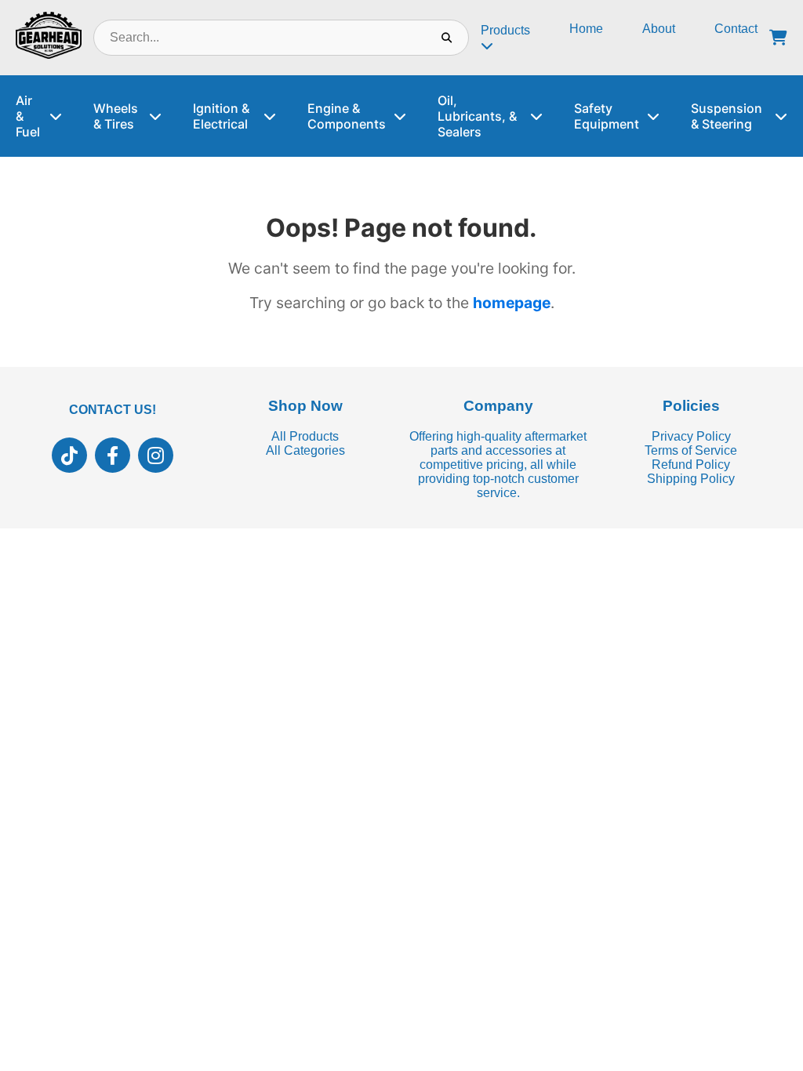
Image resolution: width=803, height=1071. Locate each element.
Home (586, 28)
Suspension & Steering (726, 116)
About (658, 28)
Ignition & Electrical (221, 116)
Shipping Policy (691, 478)
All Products (305, 436)
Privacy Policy (691, 436)
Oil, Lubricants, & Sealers (477, 116)
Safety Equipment (606, 116)
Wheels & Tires (115, 116)
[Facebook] (112, 455)
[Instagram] (155, 455)
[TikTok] (69, 455)
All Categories (305, 450)
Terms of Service (691, 450)
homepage (511, 302)
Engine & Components (346, 116)
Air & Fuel (28, 116)
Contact (736, 28)
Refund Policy (691, 464)
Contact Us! (112, 409)
